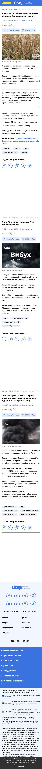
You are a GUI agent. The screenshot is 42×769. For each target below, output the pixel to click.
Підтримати (6, 3)
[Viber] (17, 166)
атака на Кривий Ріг (11, 326)
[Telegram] (10, 166)
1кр (25, 148)
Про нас (24, 618)
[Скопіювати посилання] (29, 166)
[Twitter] (23, 166)
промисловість (9, 507)
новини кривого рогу (19, 318)
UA (10, 25)
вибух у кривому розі (11, 322)
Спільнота (25, 623)
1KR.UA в (12, 30)
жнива (24, 152)
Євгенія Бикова (27, 405)
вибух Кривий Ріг (10, 514)
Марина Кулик (27, 20)
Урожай (6, 148)
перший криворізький (30, 510)
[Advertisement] (21, 193)
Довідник (5, 633)
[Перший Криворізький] (23, 3)
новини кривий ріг (10, 152)
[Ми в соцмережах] (9, 595)
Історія (5, 623)
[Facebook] (4, 166)
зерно (17, 148)
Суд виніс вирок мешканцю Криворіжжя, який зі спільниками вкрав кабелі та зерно (21, 141)
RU (14, 25)
